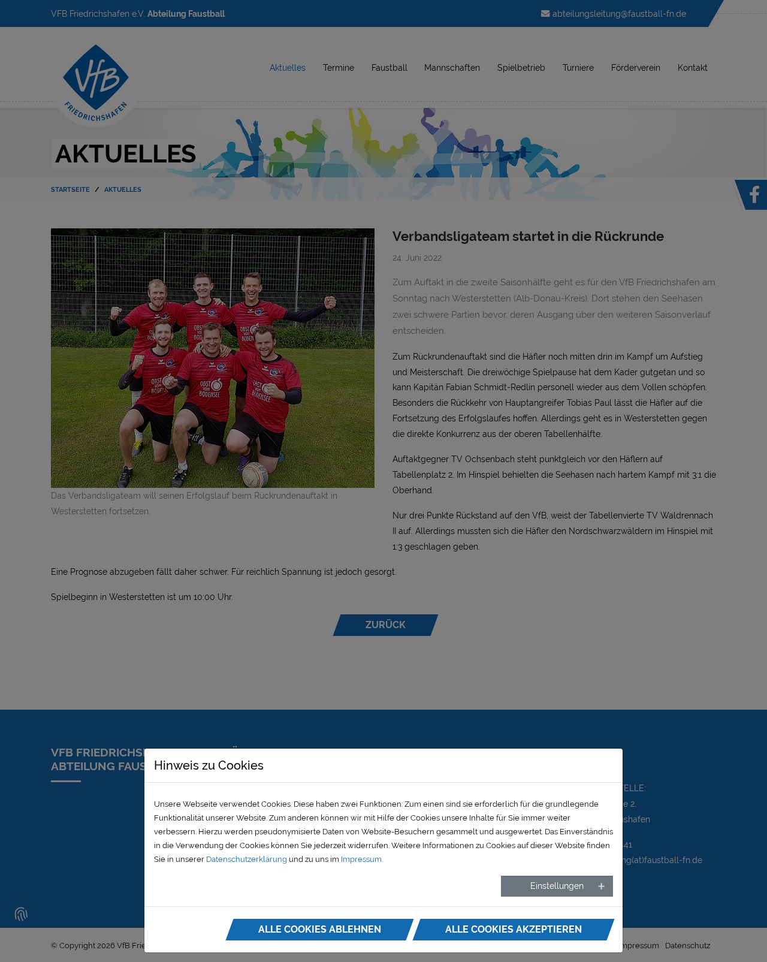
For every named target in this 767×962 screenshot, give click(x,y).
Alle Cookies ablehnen (319, 929)
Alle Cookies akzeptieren (513, 929)
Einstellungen (557, 886)
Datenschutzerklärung (246, 859)
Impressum (361, 859)
